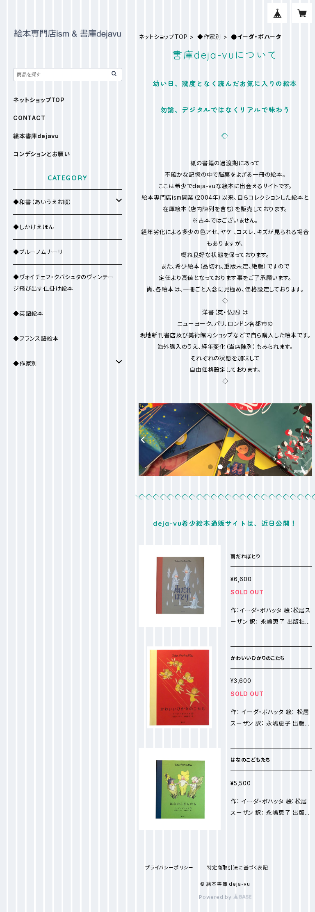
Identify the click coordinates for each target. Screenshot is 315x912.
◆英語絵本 (28, 313)
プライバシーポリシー (169, 867)
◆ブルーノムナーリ (38, 251)
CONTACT (29, 117)
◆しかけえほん (33, 226)
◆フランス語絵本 (36, 338)
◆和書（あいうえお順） (42, 201)
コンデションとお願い (41, 153)
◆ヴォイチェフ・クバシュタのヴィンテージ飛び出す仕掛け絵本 (63, 282)
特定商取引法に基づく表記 (237, 867)
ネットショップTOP (163, 36)
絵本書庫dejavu (36, 135)
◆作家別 (209, 36)
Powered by (216, 897)
